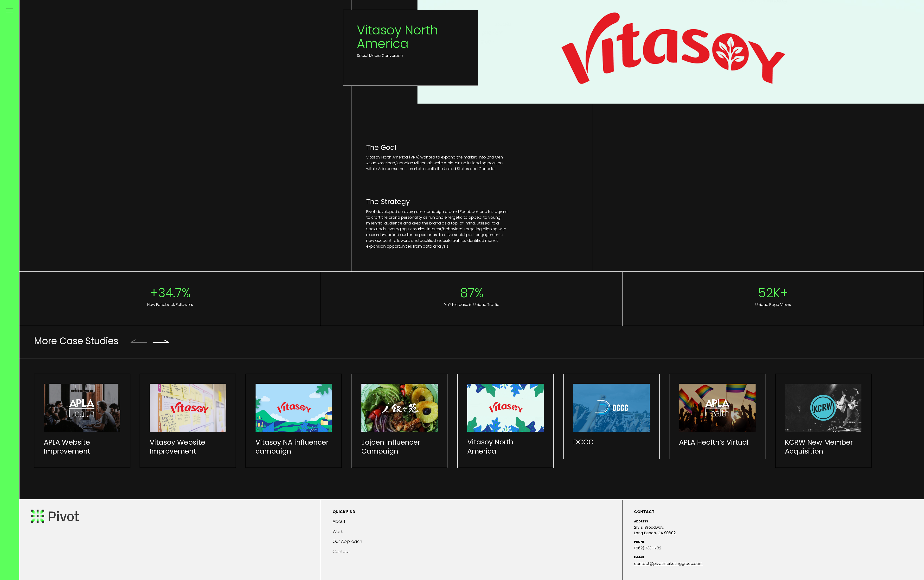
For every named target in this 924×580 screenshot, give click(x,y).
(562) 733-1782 (647, 548)
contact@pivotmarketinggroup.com (668, 563)
